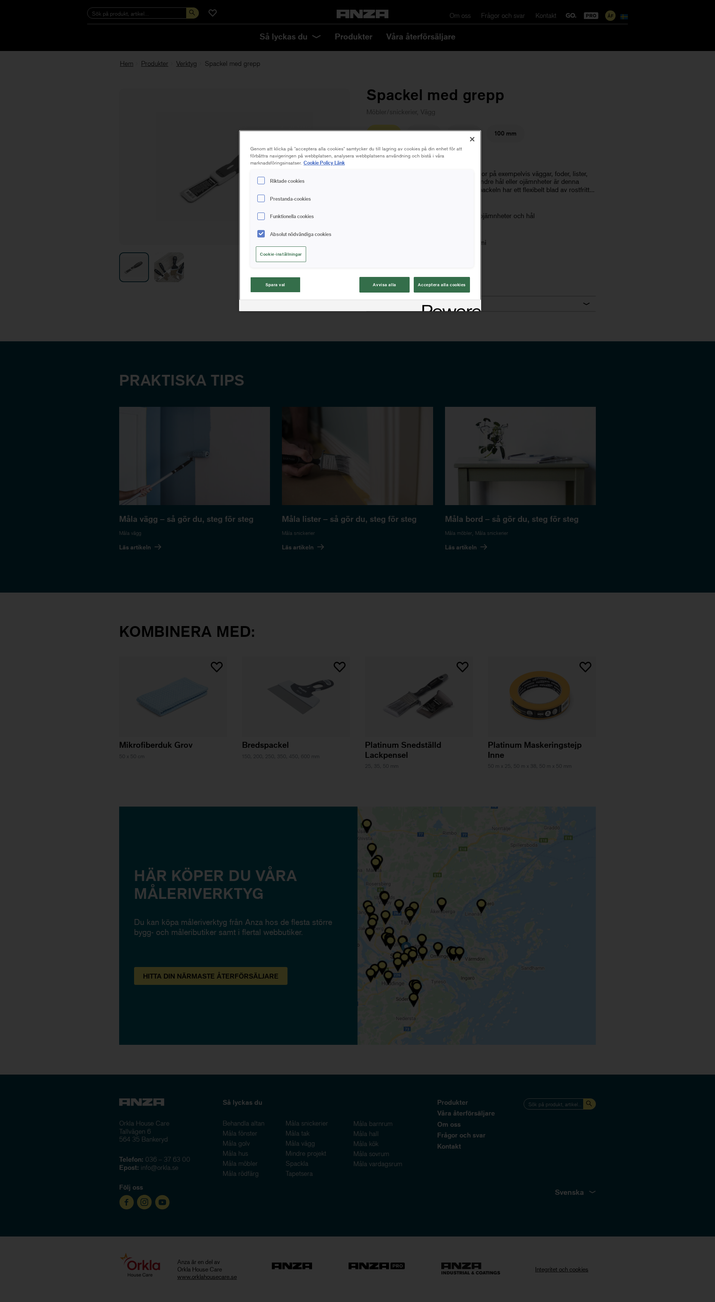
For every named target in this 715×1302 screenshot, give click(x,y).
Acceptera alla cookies (442, 284)
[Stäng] (472, 139)
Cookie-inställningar (281, 254)
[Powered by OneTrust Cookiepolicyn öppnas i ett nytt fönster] (449, 306)
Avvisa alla (384, 284)
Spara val (275, 284)
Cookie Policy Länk (324, 162)
